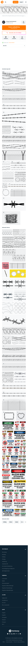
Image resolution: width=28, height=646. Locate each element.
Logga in (21, 2)
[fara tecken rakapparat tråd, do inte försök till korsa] (9, 598)
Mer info (4, 45)
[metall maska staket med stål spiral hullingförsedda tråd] (10, 232)
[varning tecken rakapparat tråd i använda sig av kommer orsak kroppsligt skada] (19, 556)
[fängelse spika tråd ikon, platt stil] (5, 312)
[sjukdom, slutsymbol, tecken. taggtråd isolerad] (13, 117)
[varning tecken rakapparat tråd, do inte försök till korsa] (13, 624)
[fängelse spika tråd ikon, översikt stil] (8, 358)
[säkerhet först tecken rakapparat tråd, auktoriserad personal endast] (18, 545)
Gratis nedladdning (14, 27)
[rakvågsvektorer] (8, 196)
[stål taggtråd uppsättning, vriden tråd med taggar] (13, 106)
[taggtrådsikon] (13, 164)
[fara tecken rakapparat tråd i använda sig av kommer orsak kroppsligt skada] (7, 556)
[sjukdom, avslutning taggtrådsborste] (13, 243)
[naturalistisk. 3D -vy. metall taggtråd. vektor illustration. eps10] (6, 224)
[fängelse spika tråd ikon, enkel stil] (8, 346)
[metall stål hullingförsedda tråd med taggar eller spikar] (13, 77)
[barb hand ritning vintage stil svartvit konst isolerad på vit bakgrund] (9, 138)
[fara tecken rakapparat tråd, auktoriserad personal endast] (10, 605)
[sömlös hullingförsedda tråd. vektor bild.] (8, 382)
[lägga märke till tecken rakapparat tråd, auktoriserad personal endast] (8, 565)
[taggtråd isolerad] (9, 185)
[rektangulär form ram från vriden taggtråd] (9, 536)
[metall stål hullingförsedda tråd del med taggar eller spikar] (16, 205)
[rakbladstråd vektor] (6, 129)
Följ (23, 22)
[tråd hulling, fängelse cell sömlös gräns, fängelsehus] (11, 216)
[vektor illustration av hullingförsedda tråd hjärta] (7, 546)
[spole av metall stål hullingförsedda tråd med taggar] (11, 257)
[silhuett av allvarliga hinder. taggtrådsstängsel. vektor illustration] (6, 175)
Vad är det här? (11, 42)
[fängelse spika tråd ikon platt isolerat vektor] (8, 370)
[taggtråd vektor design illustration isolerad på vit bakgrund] (8, 497)
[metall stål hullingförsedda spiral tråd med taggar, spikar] (13, 429)
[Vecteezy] (2, 2)
